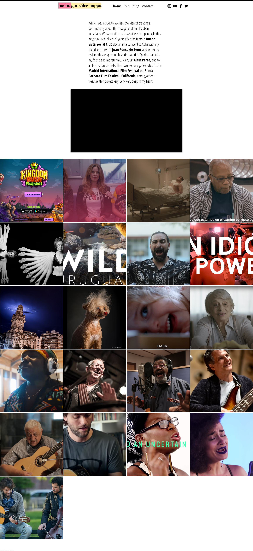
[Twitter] (186, 6)
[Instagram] (169, 6)
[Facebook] (180, 6)
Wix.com (12, 550)
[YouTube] (175, 6)
